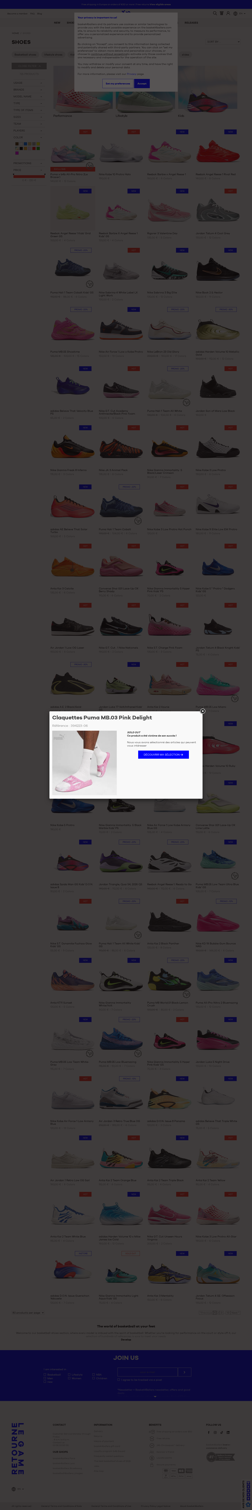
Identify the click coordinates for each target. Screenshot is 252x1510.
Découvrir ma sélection (162, 754)
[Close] (202, 711)
